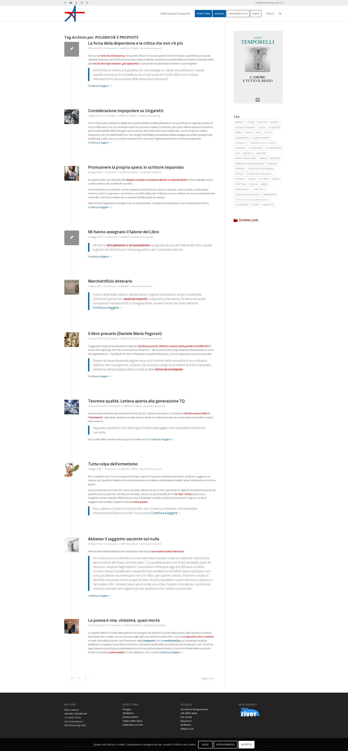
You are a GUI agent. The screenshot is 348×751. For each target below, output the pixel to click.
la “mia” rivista (183, 494)
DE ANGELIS (274, 127)
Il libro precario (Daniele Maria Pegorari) (125, 333)
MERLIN (263, 158)
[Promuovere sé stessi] (71, 173)
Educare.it (186, 721)
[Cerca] (280, 14)
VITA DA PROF (242, 204)
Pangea (127, 709)
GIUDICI (268, 132)
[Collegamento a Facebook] (65, 2)
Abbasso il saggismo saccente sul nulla (123, 538)
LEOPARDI (240, 148)
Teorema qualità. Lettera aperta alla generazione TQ (136, 401)
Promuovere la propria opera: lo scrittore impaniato (136, 167)
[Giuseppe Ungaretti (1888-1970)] (71, 116)
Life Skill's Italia (189, 713)
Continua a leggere (98, 85)
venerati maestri (135, 299)
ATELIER (250, 122)
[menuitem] (175, 14)
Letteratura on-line (133, 724)
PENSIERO (240, 168)
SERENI (264, 184)
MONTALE (275, 158)
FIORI (258, 132)
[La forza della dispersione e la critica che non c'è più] (71, 49)
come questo (139, 501)
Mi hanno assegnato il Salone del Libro (123, 231)
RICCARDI (263, 179)
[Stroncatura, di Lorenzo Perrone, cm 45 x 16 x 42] (71, 545)
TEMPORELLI (259, 189)
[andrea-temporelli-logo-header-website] (74, 14)
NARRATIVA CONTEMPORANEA (249, 163)
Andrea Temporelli (153, 48)
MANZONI (261, 153)
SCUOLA (253, 184)
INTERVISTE (240, 142)
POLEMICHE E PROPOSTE (259, 173)
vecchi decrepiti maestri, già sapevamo (115, 63)
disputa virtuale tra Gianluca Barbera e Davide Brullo (156, 179)
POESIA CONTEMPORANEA (260, 168)
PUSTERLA (240, 179)
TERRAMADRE (269, 194)
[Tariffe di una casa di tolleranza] (71, 287)
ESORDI (248, 132)
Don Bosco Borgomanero (194, 709)
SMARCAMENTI (242, 189)
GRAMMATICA (242, 137)
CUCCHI (261, 127)
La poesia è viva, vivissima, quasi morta (124, 620)
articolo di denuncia (113, 55)
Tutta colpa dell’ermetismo (113, 463)
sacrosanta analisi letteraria (167, 551)
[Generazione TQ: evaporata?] (71, 407)
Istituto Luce (187, 728)
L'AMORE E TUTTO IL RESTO (263, 142)
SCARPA (275, 179)
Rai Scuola (186, 717)
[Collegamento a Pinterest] (81, 2)
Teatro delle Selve (132, 721)
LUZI (237, 153)
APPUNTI (125, 237)
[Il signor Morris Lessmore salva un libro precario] (71, 339)
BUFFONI (262, 122)
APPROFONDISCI (225, 744)
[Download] (235, 220)
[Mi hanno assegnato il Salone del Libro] (71, 238)
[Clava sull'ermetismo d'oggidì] (71, 470)
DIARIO (238, 132)
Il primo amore (130, 717)
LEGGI (205, 744)
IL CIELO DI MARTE (261, 137)
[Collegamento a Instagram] (87, 2)
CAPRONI (274, 122)
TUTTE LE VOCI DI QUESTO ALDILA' (251, 199)
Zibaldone (128, 713)
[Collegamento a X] (76, 2)
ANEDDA (239, 122)
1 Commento (110, 172)
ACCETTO (246, 744)
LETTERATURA (255, 148)
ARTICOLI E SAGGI (130, 48)
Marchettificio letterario (110, 281)
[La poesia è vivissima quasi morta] (71, 626)
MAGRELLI (248, 153)
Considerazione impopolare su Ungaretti (125, 110)
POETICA (239, 173)
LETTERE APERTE (273, 148)
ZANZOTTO (268, 204)
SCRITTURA (240, 184)
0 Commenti (111, 48)
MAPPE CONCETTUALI (245, 158)
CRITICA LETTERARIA (245, 127)
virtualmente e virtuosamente (128, 245)
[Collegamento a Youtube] (70, 2)
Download (248, 220)
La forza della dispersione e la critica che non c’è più (135, 43)
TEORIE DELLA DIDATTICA (247, 194)
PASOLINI (272, 163)
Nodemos (186, 724)
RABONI (252, 179)
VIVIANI (255, 204)
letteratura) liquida (169, 369)
